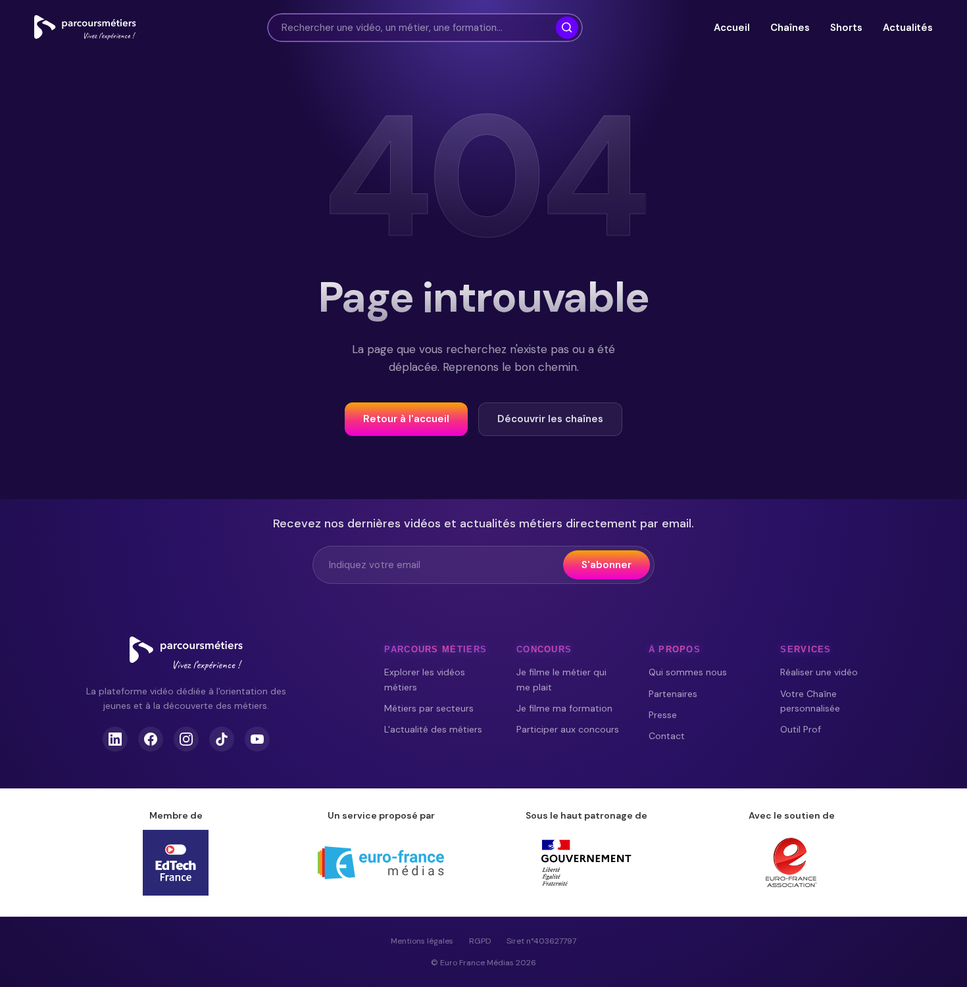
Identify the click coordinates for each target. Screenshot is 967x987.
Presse (663, 715)
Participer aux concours (567, 729)
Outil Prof (800, 729)
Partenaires (673, 694)
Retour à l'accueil (406, 418)
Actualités (908, 27)
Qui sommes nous (688, 672)
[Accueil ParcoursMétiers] (186, 654)
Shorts (846, 27)
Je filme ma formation (564, 708)
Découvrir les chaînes (550, 418)
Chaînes (789, 27)
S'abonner (607, 564)
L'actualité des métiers (433, 729)
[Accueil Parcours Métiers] (85, 27)
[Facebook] (150, 739)
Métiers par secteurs (429, 708)
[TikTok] (221, 739)
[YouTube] (257, 739)
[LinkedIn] (115, 739)
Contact (667, 736)
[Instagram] (186, 739)
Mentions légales (422, 941)
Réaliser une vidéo (819, 672)
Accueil (731, 27)
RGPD (480, 941)
